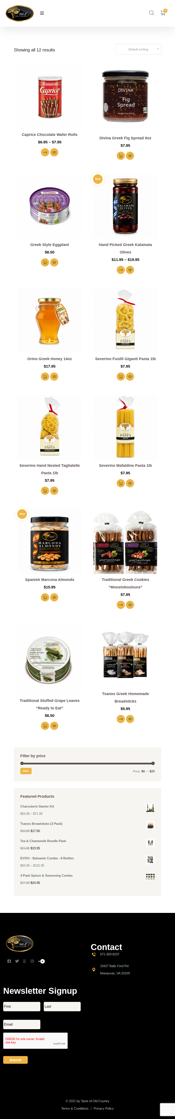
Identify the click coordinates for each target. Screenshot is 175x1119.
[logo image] (19, 13)
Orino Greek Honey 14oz (49, 359)
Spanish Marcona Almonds (49, 580)
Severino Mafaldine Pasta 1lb (125, 465)
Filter (26, 771)
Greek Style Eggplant (49, 245)
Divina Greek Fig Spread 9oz (125, 138)
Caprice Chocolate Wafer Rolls (49, 134)
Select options (45, 152)
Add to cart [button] (121, 155)
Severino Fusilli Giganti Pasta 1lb (125, 359)
